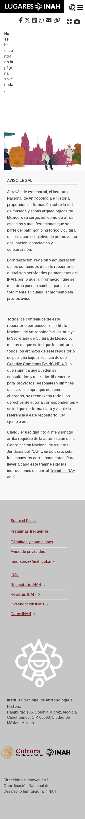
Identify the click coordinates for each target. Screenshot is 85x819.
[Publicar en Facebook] (21, 20)
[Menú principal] (80, 7)
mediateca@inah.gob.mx (32, 561)
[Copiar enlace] (56, 20)
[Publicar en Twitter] (27, 20)
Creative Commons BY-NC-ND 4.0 (37, 364)
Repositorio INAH (26, 585)
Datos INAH (21, 614)
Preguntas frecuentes (30, 531)
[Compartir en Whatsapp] (41, 20)
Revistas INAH (23, 594)
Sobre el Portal (24, 521)
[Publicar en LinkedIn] (34, 20)
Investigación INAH (27, 604)
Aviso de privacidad (28, 551)
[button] (69, 21)
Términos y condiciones (32, 542)
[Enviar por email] (48, 20)
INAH (15, 575)
